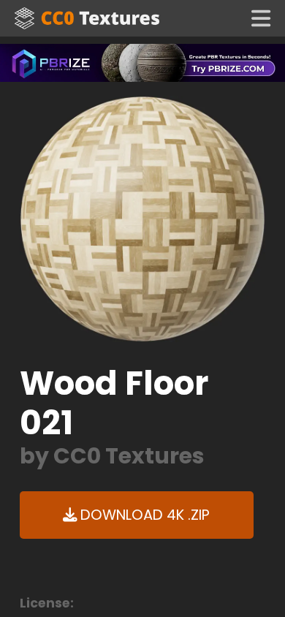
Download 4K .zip (143, 515)
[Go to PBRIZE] (142, 61)
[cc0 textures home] (87, 18)
